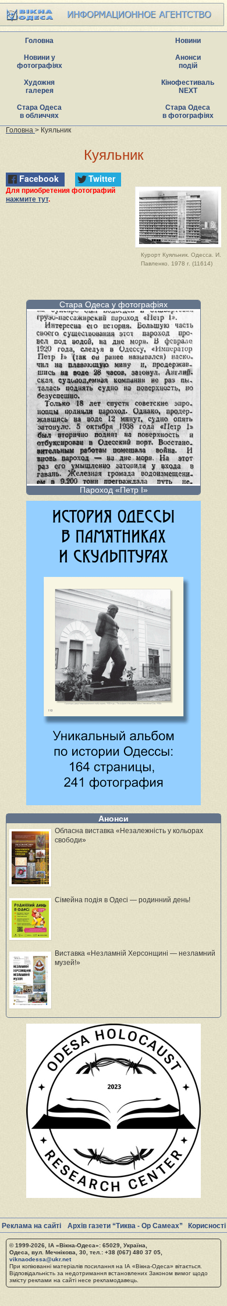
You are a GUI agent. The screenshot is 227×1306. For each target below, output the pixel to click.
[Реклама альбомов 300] (113, 802)
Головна (39, 41)
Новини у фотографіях (39, 61)
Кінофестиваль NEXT (187, 86)
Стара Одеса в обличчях (39, 111)
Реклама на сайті (31, 1226)
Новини (188, 41)
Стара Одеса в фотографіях (188, 111)
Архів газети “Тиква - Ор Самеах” (125, 1226)
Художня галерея (39, 86)
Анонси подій (188, 61)
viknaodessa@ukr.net (40, 1259)
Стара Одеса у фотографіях (113, 304)
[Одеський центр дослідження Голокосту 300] (113, 1195)
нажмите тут (27, 199)
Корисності (207, 1226)
